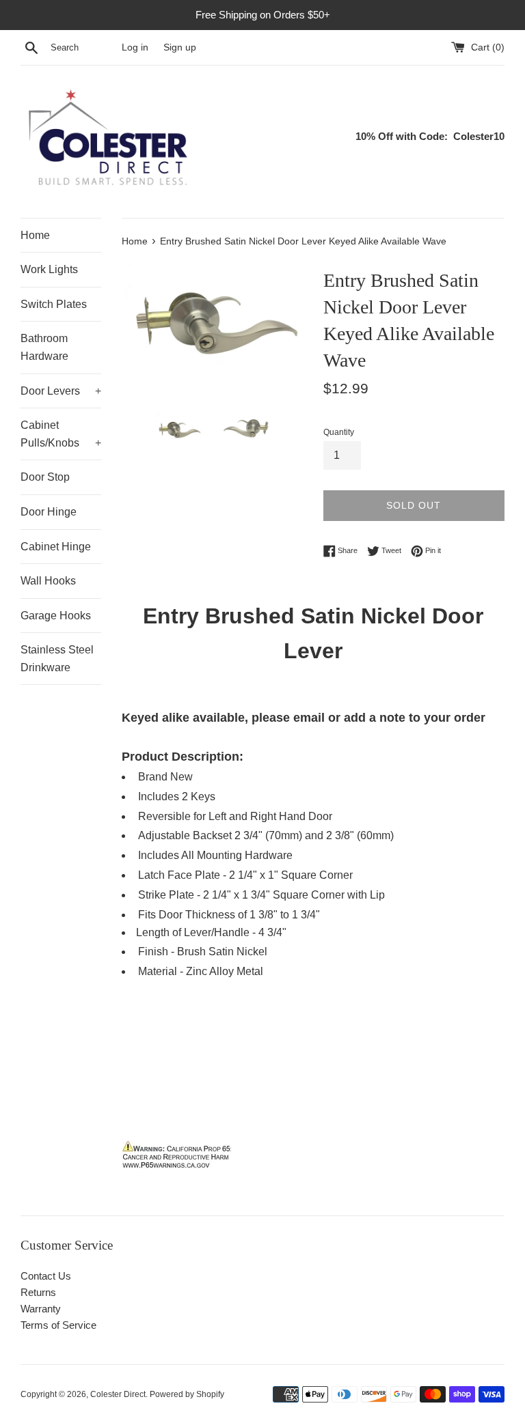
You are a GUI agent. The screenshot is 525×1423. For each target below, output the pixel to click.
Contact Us (46, 1276)
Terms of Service (58, 1325)
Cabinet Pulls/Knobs (61, 434)
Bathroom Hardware (44, 347)
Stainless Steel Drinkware (57, 658)
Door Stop (45, 477)
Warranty (41, 1308)
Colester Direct (118, 1394)
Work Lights (49, 269)
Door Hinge (49, 512)
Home (35, 235)
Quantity (338, 432)
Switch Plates (54, 304)
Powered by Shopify (187, 1394)
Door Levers (61, 391)
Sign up (179, 47)
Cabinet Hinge (56, 546)
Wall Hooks (48, 581)
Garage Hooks (56, 615)
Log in (135, 47)
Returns (38, 1292)
